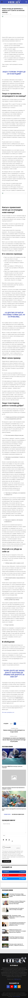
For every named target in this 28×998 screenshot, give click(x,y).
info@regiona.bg (17, 979)
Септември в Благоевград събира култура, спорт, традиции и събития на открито (17, 895)
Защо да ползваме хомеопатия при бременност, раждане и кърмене (13, 788)
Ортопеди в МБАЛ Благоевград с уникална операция (12, 767)
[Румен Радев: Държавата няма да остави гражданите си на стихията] (5, 938)
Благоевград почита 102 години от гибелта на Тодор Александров (16, 909)
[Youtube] (11, 986)
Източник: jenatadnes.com (8, 712)
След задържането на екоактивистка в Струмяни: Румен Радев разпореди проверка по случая (17, 924)
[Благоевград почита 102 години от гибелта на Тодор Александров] (5, 910)
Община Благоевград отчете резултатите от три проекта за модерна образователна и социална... (17, 931)
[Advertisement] (15, 33)
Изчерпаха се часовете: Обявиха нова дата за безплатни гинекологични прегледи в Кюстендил (17, 902)
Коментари (7, 814)
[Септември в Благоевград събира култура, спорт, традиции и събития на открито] (5, 895)
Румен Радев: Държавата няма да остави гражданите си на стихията (16, 937)
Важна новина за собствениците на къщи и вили (14, 731)
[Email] (15, 986)
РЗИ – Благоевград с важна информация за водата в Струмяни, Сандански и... (17, 917)
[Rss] (19, 986)
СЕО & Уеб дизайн (16, 996)
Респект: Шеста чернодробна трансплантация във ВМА (14, 809)
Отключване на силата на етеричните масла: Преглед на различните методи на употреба (14, 740)
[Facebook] (8, 986)
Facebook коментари (18, 814)
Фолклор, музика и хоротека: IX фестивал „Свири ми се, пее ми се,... (16, 944)
